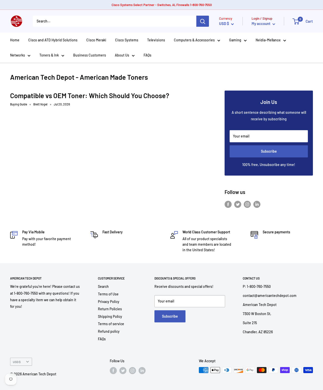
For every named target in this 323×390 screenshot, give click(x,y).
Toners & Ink (49, 55)
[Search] (202, 21)
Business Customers (89, 55)
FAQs (147, 55)
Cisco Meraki (96, 40)
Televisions (156, 40)
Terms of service (111, 324)
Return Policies (110, 309)
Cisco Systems (126, 40)
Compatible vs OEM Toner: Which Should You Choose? (89, 95)
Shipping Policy (110, 316)
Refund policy (109, 331)
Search (103, 286)
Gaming (235, 40)
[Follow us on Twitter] (237, 204)
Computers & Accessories (194, 40)
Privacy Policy (108, 301)
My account (261, 23)
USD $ (17, 362)
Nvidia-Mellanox (268, 40)
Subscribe (269, 151)
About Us (122, 55)
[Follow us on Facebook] (228, 204)
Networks (17, 55)
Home (14, 40)
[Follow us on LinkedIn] (256, 204)
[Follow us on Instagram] (247, 204)
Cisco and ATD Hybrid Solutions (52, 40)
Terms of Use (108, 294)
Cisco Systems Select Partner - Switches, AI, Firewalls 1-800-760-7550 (162, 5)
